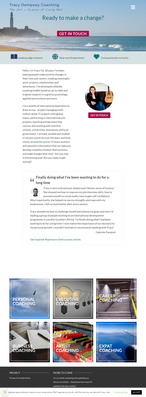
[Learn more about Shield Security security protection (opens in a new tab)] (4, 392)
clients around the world (36, 141)
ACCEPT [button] (136, 392)
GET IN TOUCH (73, 33)
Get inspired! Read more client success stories (55, 239)
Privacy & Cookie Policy (20, 378)
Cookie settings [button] (120, 392)
